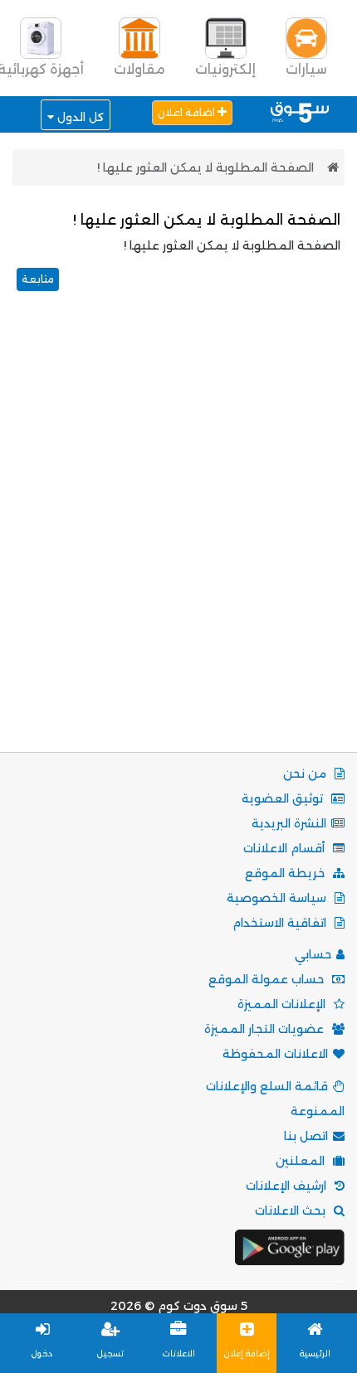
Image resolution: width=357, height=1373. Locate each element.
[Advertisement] (178, 542)
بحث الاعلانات (292, 1210)
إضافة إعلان (247, 1353)
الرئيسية (315, 1353)
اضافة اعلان (188, 112)
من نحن (306, 773)
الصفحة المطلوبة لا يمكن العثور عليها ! (205, 167)
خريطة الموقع (286, 873)
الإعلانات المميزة (283, 1004)
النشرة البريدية (289, 823)
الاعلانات (179, 1353)
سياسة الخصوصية (278, 897)
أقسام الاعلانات (285, 848)
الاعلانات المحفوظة (275, 1053)
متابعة (38, 279)
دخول (42, 1353)
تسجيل (110, 1353)
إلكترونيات (225, 69)
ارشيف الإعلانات (288, 1185)
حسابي (313, 954)
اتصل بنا (306, 1135)
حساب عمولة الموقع (267, 979)
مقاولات (139, 69)
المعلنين (302, 1160)
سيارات (306, 69)
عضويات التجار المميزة (265, 1028)
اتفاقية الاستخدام (281, 922)
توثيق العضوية (284, 798)
